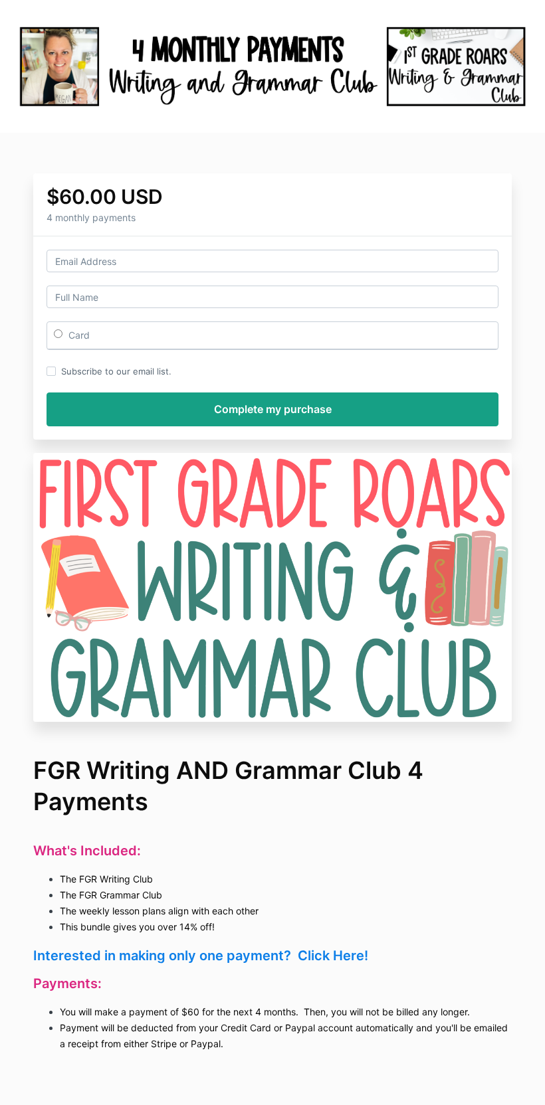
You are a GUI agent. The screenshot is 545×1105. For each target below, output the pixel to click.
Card (78, 335)
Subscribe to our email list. (116, 371)
